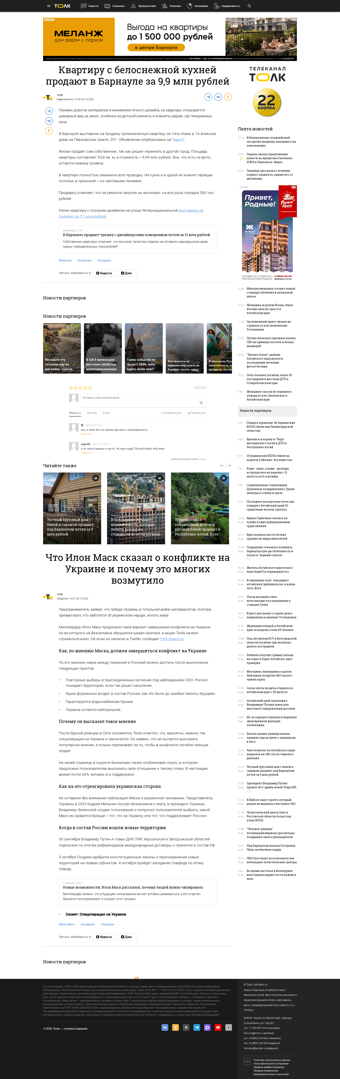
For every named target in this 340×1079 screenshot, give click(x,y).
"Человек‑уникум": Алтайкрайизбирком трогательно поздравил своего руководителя (271, 833)
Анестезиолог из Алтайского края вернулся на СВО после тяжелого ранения (271, 754)
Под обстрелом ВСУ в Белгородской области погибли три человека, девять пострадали (272, 642)
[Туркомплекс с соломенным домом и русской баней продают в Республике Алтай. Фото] (200, 508)
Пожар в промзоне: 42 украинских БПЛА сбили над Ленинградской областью (271, 426)
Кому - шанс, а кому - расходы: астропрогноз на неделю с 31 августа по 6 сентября (268, 472)
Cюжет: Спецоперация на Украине (96, 914)
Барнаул (65, 260)
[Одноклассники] (228, 96)
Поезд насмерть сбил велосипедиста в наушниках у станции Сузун (269, 600)
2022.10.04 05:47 (101, 443)
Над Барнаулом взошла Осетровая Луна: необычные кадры (271, 847)
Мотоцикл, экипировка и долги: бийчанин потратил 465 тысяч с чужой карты (270, 675)
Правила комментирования (269, 1067)
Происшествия (147, 6)
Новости (93, 6)
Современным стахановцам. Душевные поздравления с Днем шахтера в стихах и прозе (270, 489)
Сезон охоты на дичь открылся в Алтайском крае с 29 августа (270, 690)
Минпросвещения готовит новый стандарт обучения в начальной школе (271, 292)
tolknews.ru (260, 984)
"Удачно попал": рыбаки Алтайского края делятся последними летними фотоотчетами (265, 360)
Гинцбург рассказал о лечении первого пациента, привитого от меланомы (270, 174)
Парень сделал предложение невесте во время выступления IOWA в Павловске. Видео (269, 158)
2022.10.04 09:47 (94, 424)
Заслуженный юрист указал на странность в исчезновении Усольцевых (269, 325)
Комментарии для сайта (188, 459)
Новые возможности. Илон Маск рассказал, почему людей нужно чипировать (133, 887)
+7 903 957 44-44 (258, 1028)
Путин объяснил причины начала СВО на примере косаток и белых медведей (271, 342)
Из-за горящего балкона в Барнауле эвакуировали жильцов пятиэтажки (272, 721)
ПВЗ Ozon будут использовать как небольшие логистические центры (272, 860)
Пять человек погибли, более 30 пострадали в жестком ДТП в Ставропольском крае (269, 379)
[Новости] (103, 273)
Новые (75, 412)
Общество (62, 598)
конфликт (88, 924)
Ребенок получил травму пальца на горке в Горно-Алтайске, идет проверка (270, 659)
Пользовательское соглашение (271, 1063)
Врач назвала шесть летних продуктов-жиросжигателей (267, 536)
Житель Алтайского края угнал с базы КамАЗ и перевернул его (270, 569)
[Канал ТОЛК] (126, 273)
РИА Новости (172, 639)
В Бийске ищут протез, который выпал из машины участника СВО (271, 802)
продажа (104, 260)
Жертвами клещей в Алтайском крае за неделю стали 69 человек (270, 628)
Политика (175, 6)
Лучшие (92, 412)
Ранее (106, 412)
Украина (107, 924)
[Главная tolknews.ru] (62, 6)
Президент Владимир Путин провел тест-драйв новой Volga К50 (271, 785)
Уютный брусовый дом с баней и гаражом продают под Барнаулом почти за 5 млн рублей (70, 526)
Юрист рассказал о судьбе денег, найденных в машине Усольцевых (271, 615)
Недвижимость (231, 6)
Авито (178, 139)
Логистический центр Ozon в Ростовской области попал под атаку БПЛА (269, 816)
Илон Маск (67, 924)
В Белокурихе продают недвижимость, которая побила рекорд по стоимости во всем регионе (136, 526)
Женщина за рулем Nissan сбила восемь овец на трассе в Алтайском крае (270, 309)
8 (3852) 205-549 (258, 1043)
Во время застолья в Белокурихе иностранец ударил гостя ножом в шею (271, 875)
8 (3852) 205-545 (258, 1038)
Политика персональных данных (272, 1060)
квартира (85, 260)
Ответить (86, 434)
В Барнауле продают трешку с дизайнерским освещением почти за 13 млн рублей (136, 234)
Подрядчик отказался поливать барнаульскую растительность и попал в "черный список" (270, 551)
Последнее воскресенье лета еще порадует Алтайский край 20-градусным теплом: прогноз (270, 505)
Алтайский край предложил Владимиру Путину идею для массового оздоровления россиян (271, 704)
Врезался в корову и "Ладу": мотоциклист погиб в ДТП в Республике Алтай (267, 443)
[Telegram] (208, 96)
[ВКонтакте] (218, 96)
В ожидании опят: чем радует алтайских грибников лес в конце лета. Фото (271, 584)
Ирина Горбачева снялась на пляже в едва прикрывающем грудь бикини (268, 522)
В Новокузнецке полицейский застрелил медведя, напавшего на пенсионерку (271, 141)
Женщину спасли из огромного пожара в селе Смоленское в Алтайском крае (269, 395)
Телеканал (118, 6)
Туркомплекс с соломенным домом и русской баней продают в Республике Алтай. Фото (197, 526)
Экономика (201, 6)
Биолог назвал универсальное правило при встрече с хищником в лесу (271, 737)
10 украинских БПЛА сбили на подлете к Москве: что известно (269, 458)
